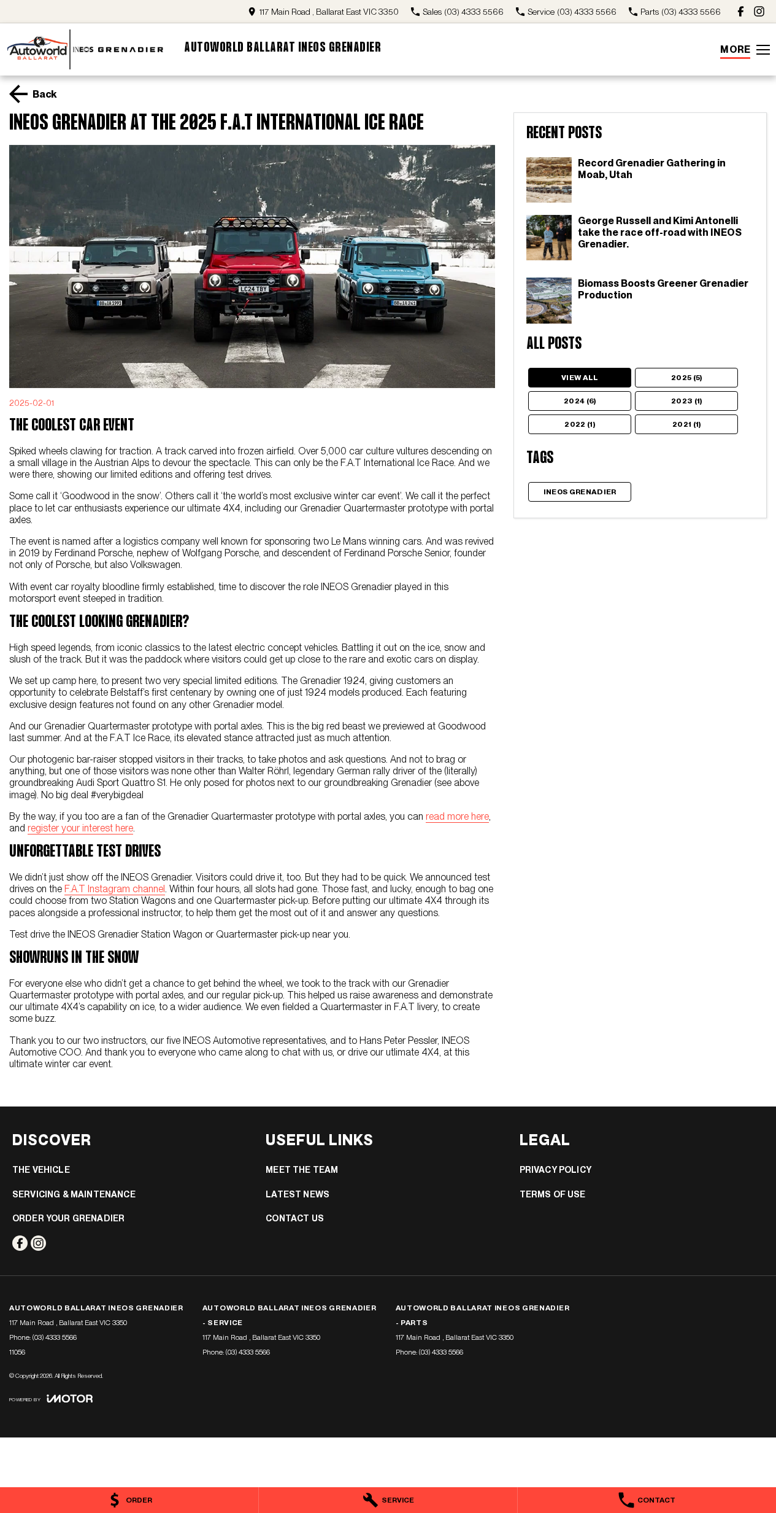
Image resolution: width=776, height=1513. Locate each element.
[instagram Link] (759, 11)
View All (580, 377)
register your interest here (80, 828)
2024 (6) (580, 401)
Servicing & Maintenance (74, 1194)
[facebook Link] (740, 11)
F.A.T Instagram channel (114, 889)
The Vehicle (41, 1170)
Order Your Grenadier (68, 1218)
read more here (457, 816)
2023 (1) (686, 401)
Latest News (297, 1194)
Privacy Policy (555, 1170)
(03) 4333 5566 (55, 1337)
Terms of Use (553, 1194)
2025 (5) (686, 377)
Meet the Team (302, 1170)
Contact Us (295, 1218)
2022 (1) (579, 424)
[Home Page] (86, 49)
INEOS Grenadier (580, 492)
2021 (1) (686, 424)
